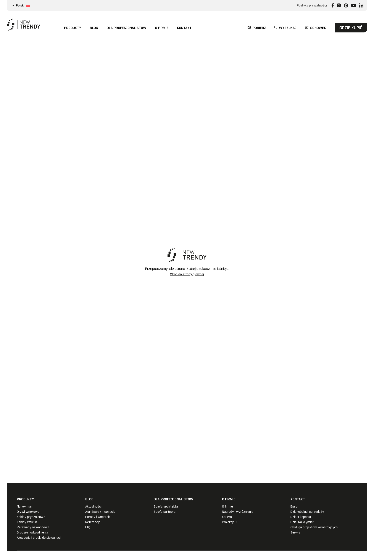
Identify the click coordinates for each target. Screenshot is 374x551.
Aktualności (93, 506)
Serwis (295, 532)
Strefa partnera (165, 512)
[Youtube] (353, 5)
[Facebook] (333, 5)
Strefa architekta (166, 506)
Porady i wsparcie (98, 517)
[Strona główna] (23, 25)
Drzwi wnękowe (28, 512)
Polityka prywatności (312, 5)
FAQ (87, 527)
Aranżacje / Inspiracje (100, 512)
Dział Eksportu (300, 517)
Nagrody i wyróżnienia (237, 512)
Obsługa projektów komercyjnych (314, 527)
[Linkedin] (361, 5)
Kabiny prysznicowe (31, 517)
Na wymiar (24, 506)
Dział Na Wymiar (302, 522)
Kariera (227, 517)
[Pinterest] (346, 5)
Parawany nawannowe (33, 527)
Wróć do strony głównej (187, 274)
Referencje (92, 522)
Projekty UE (230, 522)
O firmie (227, 506)
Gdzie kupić (351, 27)
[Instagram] (339, 5)
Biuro (294, 506)
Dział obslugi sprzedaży (307, 512)
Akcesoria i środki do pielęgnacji (39, 538)
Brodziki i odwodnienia (32, 532)
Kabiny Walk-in (27, 522)
